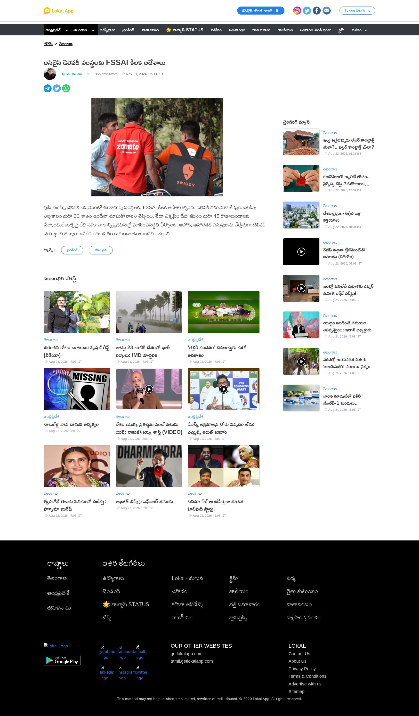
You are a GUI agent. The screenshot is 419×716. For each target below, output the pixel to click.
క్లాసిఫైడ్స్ (238, 617)
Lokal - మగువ (187, 578)
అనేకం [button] (357, 29)
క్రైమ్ (233, 578)
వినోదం (179, 591)
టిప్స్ (107, 617)
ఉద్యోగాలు (113, 578)
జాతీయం (239, 591)
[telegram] (48, 91)
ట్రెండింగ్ (111, 591)
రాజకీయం (182, 617)
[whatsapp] (66, 91)
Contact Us (299, 653)
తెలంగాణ (80, 29)
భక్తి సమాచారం (244, 604)
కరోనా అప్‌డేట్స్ (187, 604)
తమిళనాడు (59, 607)
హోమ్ (48, 43)
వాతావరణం (299, 604)
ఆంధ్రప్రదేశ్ (53, 29)
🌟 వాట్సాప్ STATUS (126, 604)
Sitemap (297, 691)
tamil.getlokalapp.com (192, 661)
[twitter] (57, 91)
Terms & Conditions (307, 676)
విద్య (291, 578)
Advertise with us (305, 684)
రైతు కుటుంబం (302, 591)
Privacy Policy (302, 668)
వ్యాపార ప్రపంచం (304, 617)
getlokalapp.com (186, 653)
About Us (297, 661)
